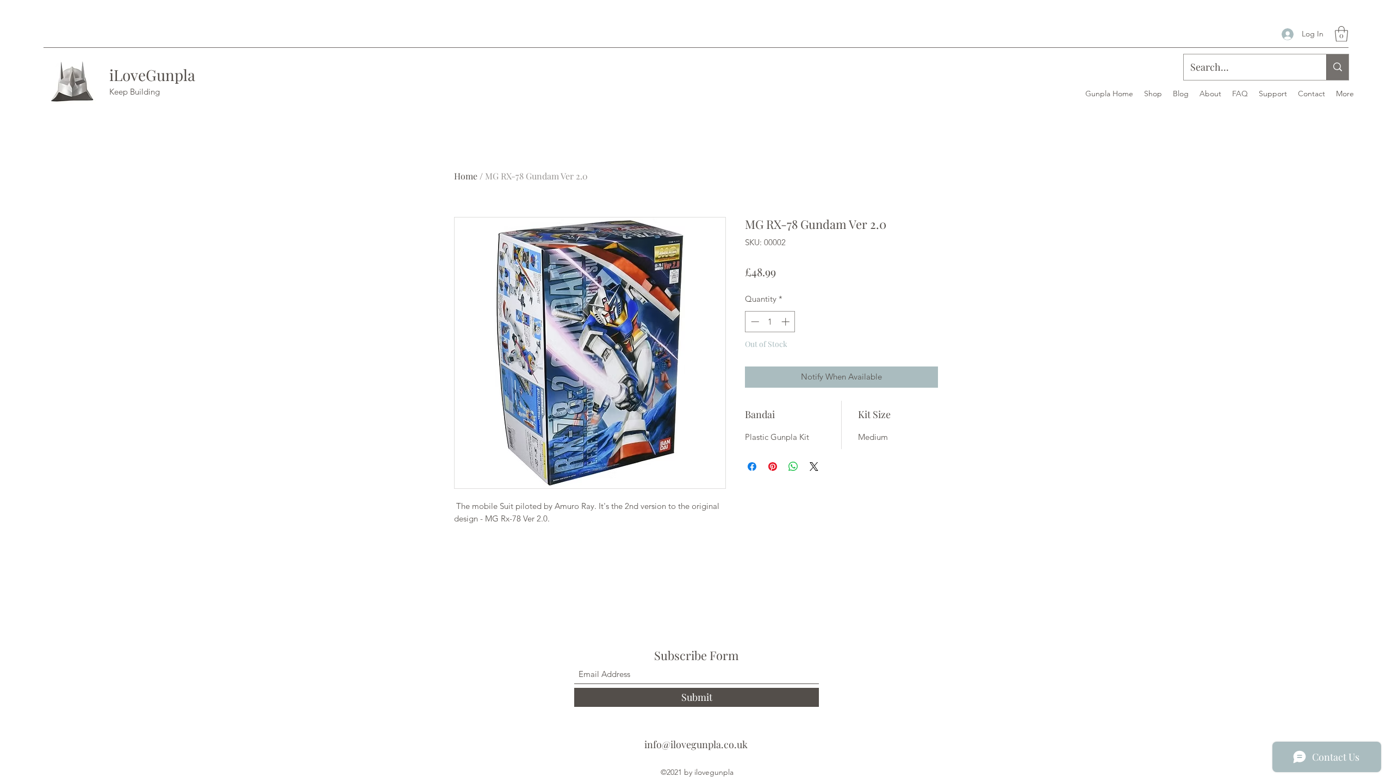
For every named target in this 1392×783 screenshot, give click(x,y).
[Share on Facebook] (752, 466)
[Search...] (1337, 67)
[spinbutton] (770, 322)
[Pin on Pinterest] (772, 466)
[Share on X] (814, 466)
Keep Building (134, 91)
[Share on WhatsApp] (793, 466)
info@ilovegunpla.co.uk (696, 744)
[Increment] (786, 322)
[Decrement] (754, 322)
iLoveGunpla (152, 75)
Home (465, 176)
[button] (1341, 34)
